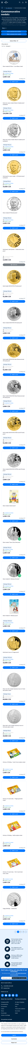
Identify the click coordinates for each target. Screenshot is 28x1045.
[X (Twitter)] (16, 995)
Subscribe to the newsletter (19, 978)
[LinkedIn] (9, 995)
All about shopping (19, 1002)
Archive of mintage (5, 1015)
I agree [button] (14, 1035)
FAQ (16, 1006)
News (2, 1011)
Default (8, 46)
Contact (17, 1004)
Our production (4, 1004)
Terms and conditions (20, 1008)
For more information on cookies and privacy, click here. (12, 1031)
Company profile (5, 1002)
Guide (16, 1013)
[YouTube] (6, 995)
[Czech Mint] (6, 2)
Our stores (17, 1011)
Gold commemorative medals (14, 31)
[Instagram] (2, 995)
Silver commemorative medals (14, 34)
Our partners (4, 1006)
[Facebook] (13, 995)
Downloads (4, 1013)
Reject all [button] (14, 1042)
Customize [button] (14, 1039)
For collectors (9, 8)
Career (2, 1008)
